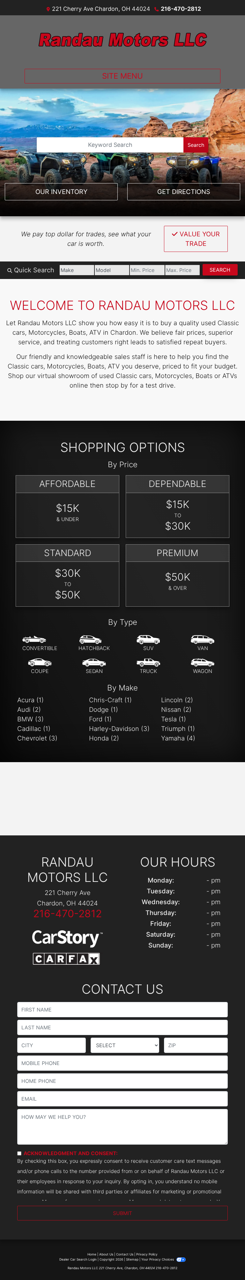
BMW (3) (30, 719)
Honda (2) (104, 738)
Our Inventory (61, 192)
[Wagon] (202, 666)
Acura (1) (30, 700)
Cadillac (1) (33, 729)
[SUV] (148, 643)
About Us (106, 1254)
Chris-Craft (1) (110, 700)
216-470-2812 (181, 8)
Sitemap (132, 1259)
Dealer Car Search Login (78, 1259)
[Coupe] (40, 666)
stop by (117, 385)
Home (91, 1254)
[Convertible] (39, 643)
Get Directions (183, 192)
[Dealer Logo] (122, 39)
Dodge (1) (103, 709)
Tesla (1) (173, 719)
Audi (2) (29, 709)
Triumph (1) (178, 729)
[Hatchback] (94, 643)
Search (196, 145)
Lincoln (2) (177, 700)
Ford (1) (100, 719)
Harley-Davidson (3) (119, 729)
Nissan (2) (176, 709)
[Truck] (148, 666)
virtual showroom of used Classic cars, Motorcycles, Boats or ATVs (137, 376)
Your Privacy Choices (158, 1259)
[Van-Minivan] (202, 643)
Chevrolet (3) (37, 738)
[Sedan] (94, 666)
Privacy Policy (147, 1254)
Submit (122, 1213)
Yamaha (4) (178, 738)
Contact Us (124, 1254)
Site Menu (122, 76)
